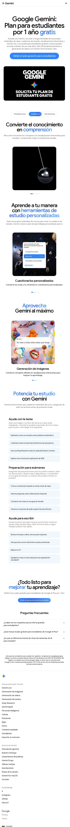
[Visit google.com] (34, 811)
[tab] (29, 194)
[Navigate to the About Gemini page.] (7, 3)
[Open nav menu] (66, 3)
